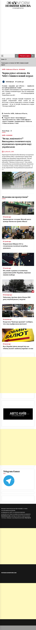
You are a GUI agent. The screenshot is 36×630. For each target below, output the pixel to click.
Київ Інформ (25, 119)
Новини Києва (19, 121)
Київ (18, 119)
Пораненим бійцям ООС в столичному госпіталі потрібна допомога (15, 246)
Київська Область (12, 69)
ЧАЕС (17, 123)
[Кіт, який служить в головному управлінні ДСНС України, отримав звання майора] (18, 259)
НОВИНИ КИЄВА (18, 6)
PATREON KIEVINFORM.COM (8, 572)
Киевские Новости (8, 119)
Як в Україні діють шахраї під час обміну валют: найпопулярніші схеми (18, 347)
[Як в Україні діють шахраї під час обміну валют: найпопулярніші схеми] (18, 335)
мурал (4, 121)
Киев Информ (20, 118)
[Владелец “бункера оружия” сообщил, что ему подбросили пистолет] (18, 310)
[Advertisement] (18, 35)
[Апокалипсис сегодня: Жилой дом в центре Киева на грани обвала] (18, 208)
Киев (12, 118)
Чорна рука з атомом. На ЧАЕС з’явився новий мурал (17, 74)
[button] (17, 56)
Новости (29, 121)
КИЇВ (4, 69)
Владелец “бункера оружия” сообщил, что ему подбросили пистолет (18, 323)
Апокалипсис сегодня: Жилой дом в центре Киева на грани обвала (17, 220)
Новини (10, 121)
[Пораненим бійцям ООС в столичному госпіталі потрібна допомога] (18, 232)
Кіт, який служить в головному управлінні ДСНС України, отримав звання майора (17, 273)
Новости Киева (8, 123)
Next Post (5, 131)
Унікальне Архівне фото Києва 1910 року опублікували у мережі (16, 298)
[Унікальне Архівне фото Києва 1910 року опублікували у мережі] (18, 286)
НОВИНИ (22, 69)
